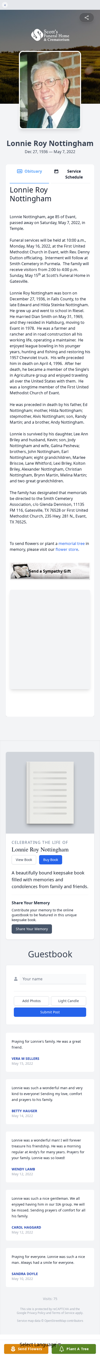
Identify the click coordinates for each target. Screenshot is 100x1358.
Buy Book (50, 859)
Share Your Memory (32, 929)
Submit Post (50, 1012)
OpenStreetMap (55, 1321)
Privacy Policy (36, 1313)
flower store (67, 549)
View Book (24, 859)
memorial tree (71, 543)
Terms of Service (63, 1313)
